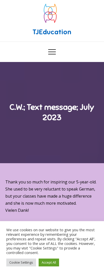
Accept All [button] (49, 262)
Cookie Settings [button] (21, 262)
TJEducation (52, 32)
